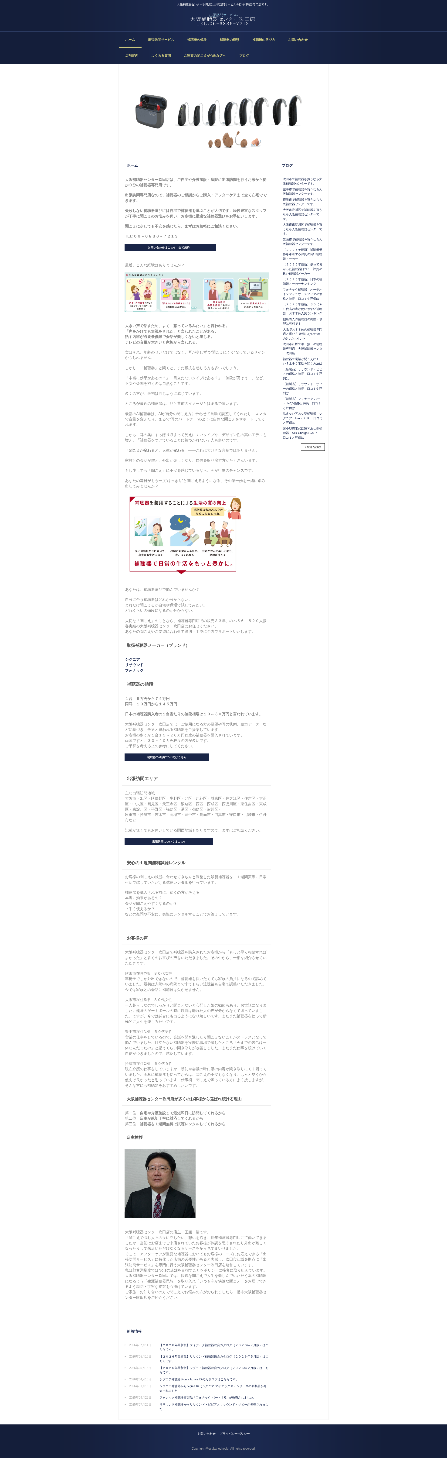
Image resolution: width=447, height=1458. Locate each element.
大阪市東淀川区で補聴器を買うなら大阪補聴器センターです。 (302, 229)
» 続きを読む (313, 447)
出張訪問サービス (161, 39)
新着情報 (134, 1331)
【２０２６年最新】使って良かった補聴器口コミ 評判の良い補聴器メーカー (302, 269)
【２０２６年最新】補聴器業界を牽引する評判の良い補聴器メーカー (302, 254)
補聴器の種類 (229, 39)
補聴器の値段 (197, 39)
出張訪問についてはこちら (169, 841)
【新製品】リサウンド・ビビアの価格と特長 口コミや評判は (302, 374)
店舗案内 (131, 55)
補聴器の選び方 (263, 39)
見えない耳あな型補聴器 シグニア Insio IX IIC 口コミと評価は (302, 418)
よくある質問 (161, 55)
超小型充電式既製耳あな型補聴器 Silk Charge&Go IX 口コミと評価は (302, 433)
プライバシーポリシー (235, 1433)
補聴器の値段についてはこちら (166, 757)
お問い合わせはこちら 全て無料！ (170, 247)
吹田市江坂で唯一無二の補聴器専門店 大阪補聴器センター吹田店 (302, 348)
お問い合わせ (298, 39)
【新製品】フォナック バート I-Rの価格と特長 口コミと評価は (302, 403)
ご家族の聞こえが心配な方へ (205, 55)
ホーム (130, 39)
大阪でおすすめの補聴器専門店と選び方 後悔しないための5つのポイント (302, 334)
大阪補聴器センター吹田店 (223, 19)
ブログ (244, 55)
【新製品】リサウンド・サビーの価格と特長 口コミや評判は (302, 388)
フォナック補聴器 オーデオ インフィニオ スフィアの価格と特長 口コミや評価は (304, 294)
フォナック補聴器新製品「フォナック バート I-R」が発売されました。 (207, 1397)
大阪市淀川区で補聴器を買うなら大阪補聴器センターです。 (302, 214)
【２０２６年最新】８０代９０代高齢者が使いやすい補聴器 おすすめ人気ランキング (302, 309)
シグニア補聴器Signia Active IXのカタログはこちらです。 (199, 1379)
